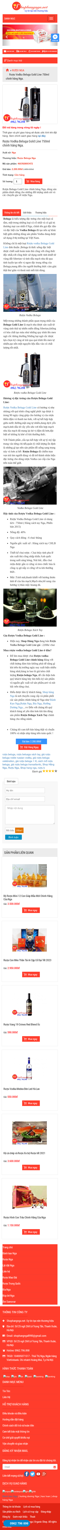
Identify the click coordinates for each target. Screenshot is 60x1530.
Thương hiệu (40, 212)
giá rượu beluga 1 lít (26, 761)
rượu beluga (8, 754)
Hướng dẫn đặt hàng (13, 1419)
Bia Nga (37, 703)
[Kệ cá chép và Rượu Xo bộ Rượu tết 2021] (29, 1132)
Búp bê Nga (8, 1295)
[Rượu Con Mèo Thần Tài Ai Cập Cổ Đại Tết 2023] (29, 940)
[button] (6, 35)
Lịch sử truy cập (30, 1511)
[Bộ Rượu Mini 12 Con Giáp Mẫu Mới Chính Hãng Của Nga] (29, 875)
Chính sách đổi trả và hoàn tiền (18, 1425)
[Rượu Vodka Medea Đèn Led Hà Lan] (29, 1068)
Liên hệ (6, 1271)
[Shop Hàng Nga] (30, 6)
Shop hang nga (28, 767)
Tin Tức (6, 1391)
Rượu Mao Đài (9, 1277)
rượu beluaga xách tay (28, 754)
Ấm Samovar (9, 1301)
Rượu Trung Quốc (11, 1283)
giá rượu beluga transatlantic (26, 764)
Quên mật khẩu (20, 1516)
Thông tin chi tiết (11, 212)
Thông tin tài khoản (11, 1506)
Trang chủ (7, 1247)
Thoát (32, 1516)
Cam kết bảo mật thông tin (16, 1431)
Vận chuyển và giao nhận (15, 1443)
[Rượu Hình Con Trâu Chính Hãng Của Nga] (29, 1197)
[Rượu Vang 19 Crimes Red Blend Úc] (29, 1004)
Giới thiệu (27, 212)
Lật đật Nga (8, 1265)
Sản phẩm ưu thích (11, 1511)
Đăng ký (6, 1516)
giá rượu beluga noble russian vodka (26, 756)
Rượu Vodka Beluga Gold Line (19, 407)
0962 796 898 (19, 1523)
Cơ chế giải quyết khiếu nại (16, 1437)
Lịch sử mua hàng (31, 1506)
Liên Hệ (6, 1397)
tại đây (42, 135)
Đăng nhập (46, 1511)
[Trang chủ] (8, 70)
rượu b (41, 767)
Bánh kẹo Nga (9, 1253)
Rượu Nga (18, 70)
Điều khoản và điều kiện (14, 1413)
